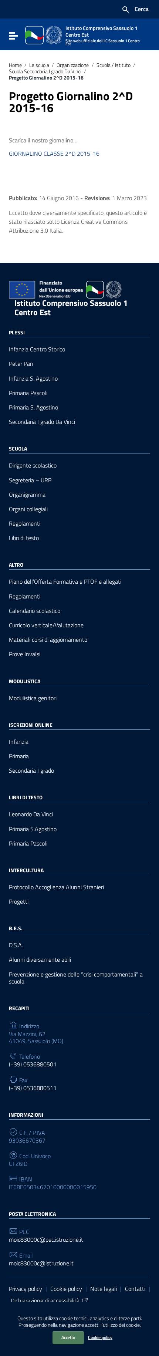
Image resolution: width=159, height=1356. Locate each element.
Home (15, 65)
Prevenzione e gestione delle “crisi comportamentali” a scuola (76, 978)
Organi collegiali (28, 509)
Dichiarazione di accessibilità (45, 1300)
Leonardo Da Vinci (31, 814)
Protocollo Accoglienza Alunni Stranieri (56, 887)
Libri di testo (24, 538)
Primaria (19, 756)
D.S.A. (16, 945)
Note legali (103, 1288)
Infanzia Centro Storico (37, 349)
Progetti (18, 901)
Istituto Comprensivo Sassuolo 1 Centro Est (71, 307)
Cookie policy (100, 1337)
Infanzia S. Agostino (33, 378)
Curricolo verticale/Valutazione (46, 625)
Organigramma (27, 494)
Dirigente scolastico (33, 465)
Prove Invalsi (24, 654)
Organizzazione (73, 65)
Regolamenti (24, 523)
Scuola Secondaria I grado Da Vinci (45, 71)
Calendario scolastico (34, 610)
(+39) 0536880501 (33, 1064)
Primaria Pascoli (28, 393)
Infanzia (18, 741)
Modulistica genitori (33, 698)
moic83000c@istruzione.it (41, 1263)
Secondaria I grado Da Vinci (42, 421)
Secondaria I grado (31, 770)
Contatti (135, 1288)
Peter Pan (21, 363)
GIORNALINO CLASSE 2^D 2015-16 (54, 153)
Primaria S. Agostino (33, 407)
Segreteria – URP (30, 480)
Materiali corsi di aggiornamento (48, 639)
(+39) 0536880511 (33, 1088)
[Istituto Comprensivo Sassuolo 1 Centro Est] (43, 34)
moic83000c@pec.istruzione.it (46, 1239)
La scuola (39, 65)
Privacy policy (25, 1288)
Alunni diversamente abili (40, 959)
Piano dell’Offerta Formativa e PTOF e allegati (65, 581)
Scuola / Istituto (114, 65)
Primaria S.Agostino (33, 829)
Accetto (68, 1337)
